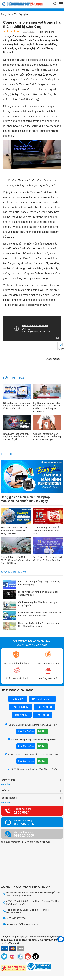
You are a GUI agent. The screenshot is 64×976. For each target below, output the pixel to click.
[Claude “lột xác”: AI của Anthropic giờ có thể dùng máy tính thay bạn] (47, 422)
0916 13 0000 (24, 835)
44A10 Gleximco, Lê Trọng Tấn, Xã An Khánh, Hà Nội (33, 754)
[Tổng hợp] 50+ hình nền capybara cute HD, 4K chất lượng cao (39, 624)
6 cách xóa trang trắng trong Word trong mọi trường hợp (39, 583)
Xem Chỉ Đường (26, 731)
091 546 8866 (13, 912)
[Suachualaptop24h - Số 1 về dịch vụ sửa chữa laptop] (15, 4)
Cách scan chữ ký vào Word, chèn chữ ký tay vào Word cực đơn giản (39, 614)
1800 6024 (21, 812)
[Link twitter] (4, 957)
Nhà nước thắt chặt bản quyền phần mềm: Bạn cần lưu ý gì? (16, 437)
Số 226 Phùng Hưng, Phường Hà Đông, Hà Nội (33, 739)
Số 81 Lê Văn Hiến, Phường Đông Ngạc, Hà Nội (34, 769)
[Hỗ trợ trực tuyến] (60, 939)
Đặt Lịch (42, 731)
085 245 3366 (24, 823)
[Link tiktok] (36, 957)
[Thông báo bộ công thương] (38, 967)
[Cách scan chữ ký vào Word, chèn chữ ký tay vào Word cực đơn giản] (9, 616)
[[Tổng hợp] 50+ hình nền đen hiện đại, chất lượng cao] (9, 595)
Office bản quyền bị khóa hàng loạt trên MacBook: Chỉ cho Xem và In (16, 406)
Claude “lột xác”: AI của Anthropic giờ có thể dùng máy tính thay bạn (47, 437)
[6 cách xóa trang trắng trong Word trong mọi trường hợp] (9, 584)
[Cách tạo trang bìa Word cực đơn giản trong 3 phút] (9, 605)
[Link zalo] (20, 957)
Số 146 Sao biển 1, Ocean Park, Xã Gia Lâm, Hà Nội (34, 725)
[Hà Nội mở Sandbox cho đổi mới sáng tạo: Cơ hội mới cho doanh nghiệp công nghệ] (47, 392)
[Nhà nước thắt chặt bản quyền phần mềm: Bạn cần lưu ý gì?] (17, 422)
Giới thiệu (8, 780)
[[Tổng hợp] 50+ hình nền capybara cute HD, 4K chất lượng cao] (9, 626)
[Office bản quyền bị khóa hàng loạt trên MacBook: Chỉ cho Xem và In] (17, 392)
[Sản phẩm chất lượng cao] (13, 968)
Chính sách (9, 798)
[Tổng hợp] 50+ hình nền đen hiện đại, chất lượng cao (38, 593)
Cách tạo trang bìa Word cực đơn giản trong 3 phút (38, 604)
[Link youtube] (28, 957)
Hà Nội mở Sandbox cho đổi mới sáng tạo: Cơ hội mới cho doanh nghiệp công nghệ (46, 407)
